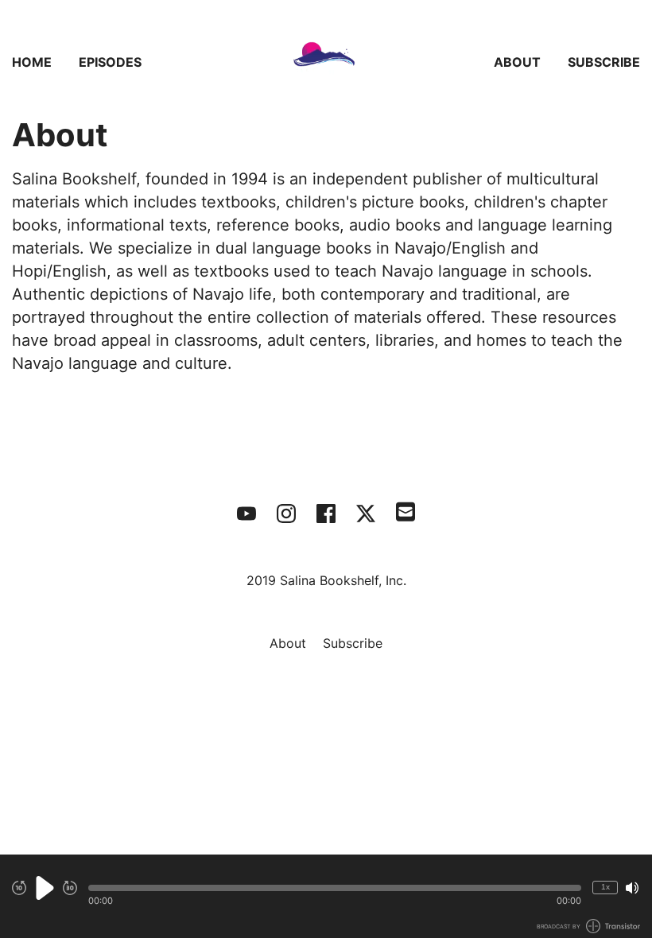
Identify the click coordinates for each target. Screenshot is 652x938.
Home (32, 62)
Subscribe (604, 62)
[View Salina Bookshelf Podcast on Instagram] (286, 513)
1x (605, 886)
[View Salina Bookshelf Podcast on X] (365, 513)
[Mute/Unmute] (632, 888)
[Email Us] (405, 510)
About (517, 62)
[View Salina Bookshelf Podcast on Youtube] (246, 513)
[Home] (326, 61)
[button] (334, 888)
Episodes (110, 62)
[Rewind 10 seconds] (19, 888)
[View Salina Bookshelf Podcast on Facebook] (326, 513)
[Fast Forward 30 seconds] (70, 888)
